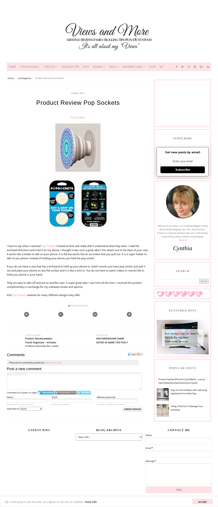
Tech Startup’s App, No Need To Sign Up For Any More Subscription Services (182, 337)
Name (10, 397)
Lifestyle (50, 66)
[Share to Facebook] (60, 314)
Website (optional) (106, 397)
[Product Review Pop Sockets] (95, 314)
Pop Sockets (78, 117)
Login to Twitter (84, 392)
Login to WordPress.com (65, 392)
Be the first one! (53, 362)
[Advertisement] (109, 7)
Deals (113, 66)
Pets (86, 66)
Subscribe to (13, 408)
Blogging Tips (70, 66)
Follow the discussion (140, 354)
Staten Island (29, 66)
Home (12, 66)
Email (54, 397)
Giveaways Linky (132, 66)
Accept (202, 501)
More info (91, 502)
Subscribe (182, 169)
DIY (161, 66)
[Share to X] (26, 314)
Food (152, 66)
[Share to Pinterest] (129, 314)
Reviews (98, 66)
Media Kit (182, 239)
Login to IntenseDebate (46, 392)
